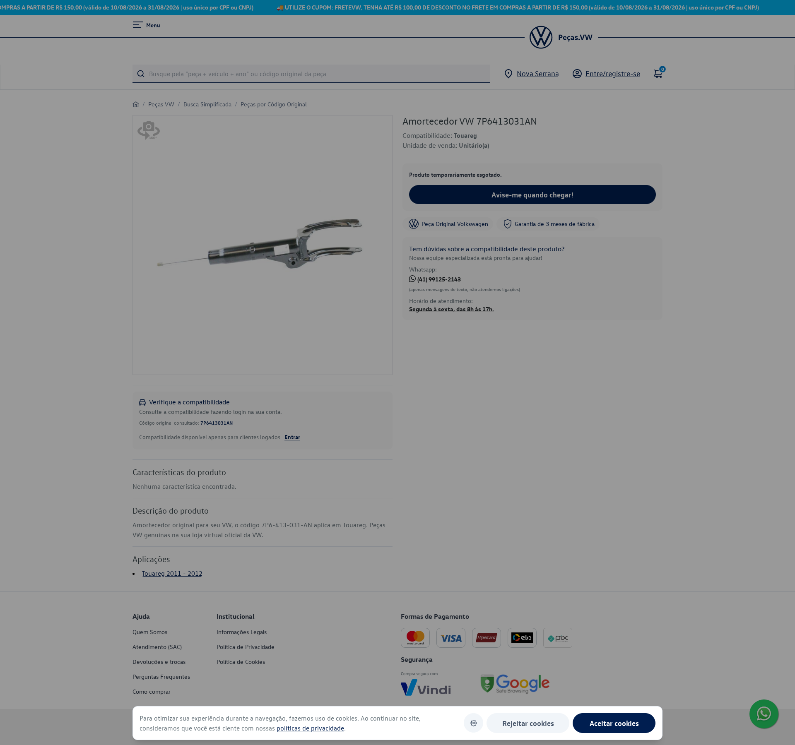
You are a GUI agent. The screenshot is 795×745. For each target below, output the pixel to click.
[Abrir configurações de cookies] (473, 723)
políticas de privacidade (310, 728)
